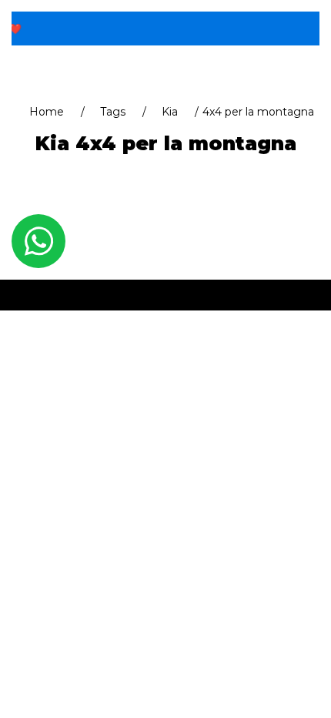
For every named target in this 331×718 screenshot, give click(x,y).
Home (46, 112)
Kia (170, 112)
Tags (112, 112)
